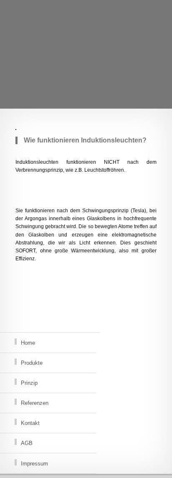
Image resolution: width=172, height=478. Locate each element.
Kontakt (30, 423)
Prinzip (29, 383)
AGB (27, 443)
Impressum (34, 463)
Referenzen (34, 403)
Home (28, 343)
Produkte (32, 363)
